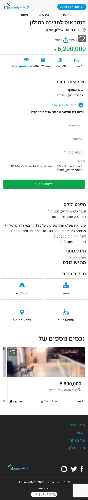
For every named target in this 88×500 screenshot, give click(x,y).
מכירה (64, 14)
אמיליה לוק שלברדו (10, 93)
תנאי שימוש (44, 488)
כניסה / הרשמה (71, 6)
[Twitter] (74, 469)
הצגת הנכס (46, 376)
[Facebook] (82, 469)
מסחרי (23, 14)
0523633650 (64, 105)
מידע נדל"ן (77, 448)
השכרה (44, 14)
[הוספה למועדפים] (13, 352)
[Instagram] (64, 469)
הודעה (81, 161)
